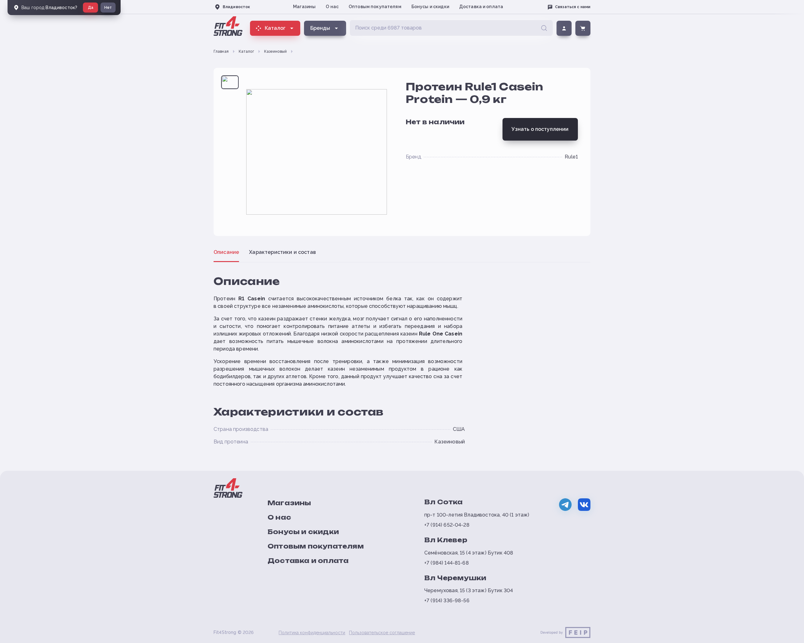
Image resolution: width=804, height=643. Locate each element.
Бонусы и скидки (430, 6)
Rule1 (571, 157)
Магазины (304, 6)
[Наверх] (788, 635)
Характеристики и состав (282, 252)
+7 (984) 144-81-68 (446, 563)
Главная (221, 51)
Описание (226, 252)
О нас (332, 6)
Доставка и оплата (481, 6)
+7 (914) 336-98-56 (447, 600)
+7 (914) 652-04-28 (447, 525)
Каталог (246, 51)
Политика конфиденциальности (312, 632)
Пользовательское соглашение (382, 632)
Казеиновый (275, 51)
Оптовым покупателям (375, 6)
